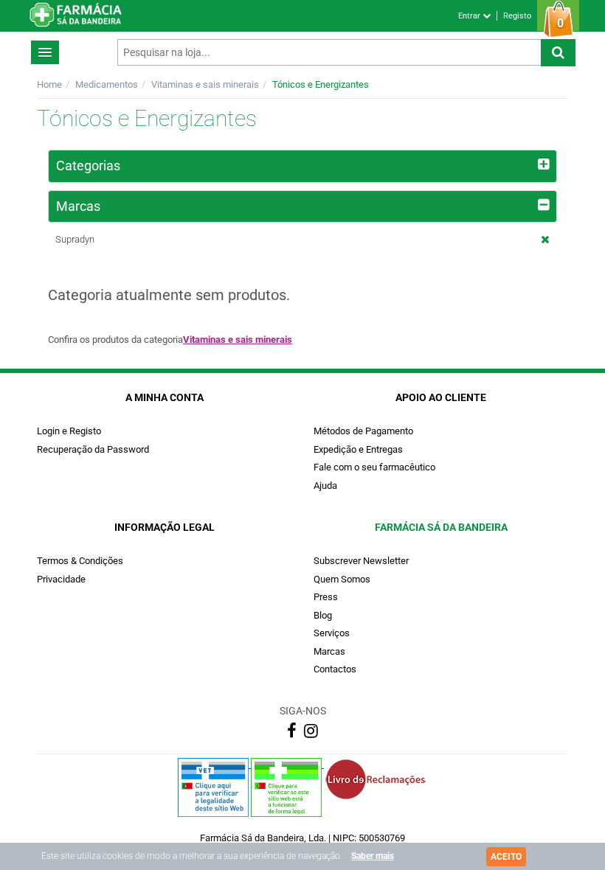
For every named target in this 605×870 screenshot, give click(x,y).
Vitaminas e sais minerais (205, 84)
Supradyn (74, 239)
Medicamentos (106, 84)
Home (49, 84)
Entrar (470, 16)
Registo (517, 16)
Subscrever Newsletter (361, 560)
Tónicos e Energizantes (320, 84)
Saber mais (372, 856)
